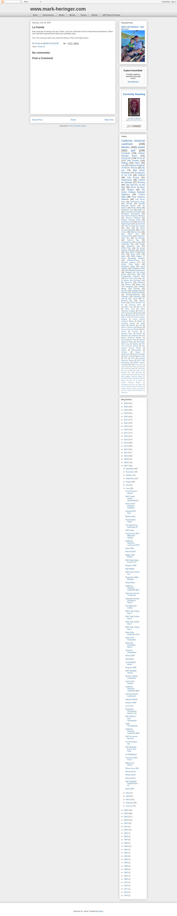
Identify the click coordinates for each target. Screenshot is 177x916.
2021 (126, 420)
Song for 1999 (130, 565)
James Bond (140, 224)
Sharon (140, 384)
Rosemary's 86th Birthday (131, 578)
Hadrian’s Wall (140, 356)
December (130, 469)
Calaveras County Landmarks (132, 594)
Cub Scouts (133, 177)
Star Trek (132, 340)
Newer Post (37, 120)
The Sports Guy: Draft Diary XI (131, 526)
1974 (126, 895)
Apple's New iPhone (130, 556)
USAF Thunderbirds (131, 725)
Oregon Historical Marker (131, 382)
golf (133, 150)
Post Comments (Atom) (77, 126)
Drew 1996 (129, 548)
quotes (129, 364)
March (128, 799)
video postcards (136, 372)
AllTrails (129, 204)
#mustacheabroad (133, 294)
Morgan (130, 190)
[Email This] (68, 43)
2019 (126, 426)
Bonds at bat (130, 516)
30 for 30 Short (138, 187)
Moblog (124, 163)
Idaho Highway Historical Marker (131, 376)
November (130, 472)
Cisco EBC (136, 274)
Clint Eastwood (127, 286)
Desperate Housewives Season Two (131, 711)
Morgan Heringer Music (131, 220)
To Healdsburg (131, 754)
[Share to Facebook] (75, 43)
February (129, 803)
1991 (126, 856)
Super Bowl (135, 254)
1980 (126, 879)
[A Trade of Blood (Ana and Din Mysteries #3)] (134, 116)
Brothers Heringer (139, 354)
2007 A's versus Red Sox (131, 737)
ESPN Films (126, 248)
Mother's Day (136, 232)
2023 (126, 413)
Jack (125, 358)
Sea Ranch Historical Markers (133, 216)
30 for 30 (141, 158)
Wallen (139, 321)
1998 (126, 836)
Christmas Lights (128, 266)
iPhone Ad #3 (130, 771)
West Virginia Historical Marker (133, 390)
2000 (126, 830)
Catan (138, 242)
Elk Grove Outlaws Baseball (133, 249)
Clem (128, 228)
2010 (126, 456)
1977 (126, 889)
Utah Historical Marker (136, 386)
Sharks (123, 350)
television (124, 372)
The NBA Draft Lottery (130, 607)
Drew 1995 (129, 789)
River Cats (129, 309)
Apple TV (141, 210)
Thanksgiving (126, 242)
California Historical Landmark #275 (132, 543)
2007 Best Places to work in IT (132, 561)
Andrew (141, 175)
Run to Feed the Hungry (135, 226)
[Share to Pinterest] (77, 43)
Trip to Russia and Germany (133, 279)
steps (123, 256)
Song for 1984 (130, 703)
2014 (126, 443)
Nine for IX (141, 307)
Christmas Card (127, 222)
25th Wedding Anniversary (135, 270)
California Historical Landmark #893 (132, 689)
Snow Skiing (136, 208)
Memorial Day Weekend (129, 335)
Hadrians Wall (138, 374)
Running (141, 182)
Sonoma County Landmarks (131, 695)
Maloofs (139, 333)
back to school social (128, 327)
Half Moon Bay (133, 315)
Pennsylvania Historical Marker (133, 292)
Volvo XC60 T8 (131, 252)
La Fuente (129, 706)
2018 (126, 430)
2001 (126, 826)
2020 (126, 423)
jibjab (123, 315)
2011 (126, 453)
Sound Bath (141, 368)
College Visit (136, 290)
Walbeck (142, 388)
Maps (141, 366)
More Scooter (130, 551)
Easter (142, 244)
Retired (95, 15)
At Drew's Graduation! (130, 651)
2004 (126, 817)
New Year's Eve (130, 234)
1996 (126, 843)
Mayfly (142, 250)
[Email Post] (64, 43)
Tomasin (124, 352)
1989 (126, 863)
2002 (126, 823)
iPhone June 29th (132, 768)
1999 (126, 833)
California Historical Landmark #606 (132, 731)
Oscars (123, 340)
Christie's (124, 297)
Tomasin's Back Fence (131, 759)
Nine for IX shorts (135, 380)
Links (133, 358)
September (130, 478)
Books (61, 15)
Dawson (132, 325)
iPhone (128, 284)
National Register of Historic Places (133, 166)
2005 (126, 813)
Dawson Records (126, 374)
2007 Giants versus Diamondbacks (132, 498)
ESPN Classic (125, 366)
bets (140, 327)
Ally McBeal (129, 569)
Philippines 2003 (138, 268)
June (128, 488)
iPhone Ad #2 (130, 775)
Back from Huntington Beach (130, 645)
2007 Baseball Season (130, 672)
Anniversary (126, 180)
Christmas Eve (126, 236)
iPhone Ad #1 (130, 778)
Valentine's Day (133, 246)
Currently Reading (134, 94)
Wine (131, 370)
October (129, 475)
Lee (123, 165)
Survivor (124, 290)
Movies (72, 15)
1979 (126, 882)
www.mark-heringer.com (58, 9)
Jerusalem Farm (127, 307)
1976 (126, 892)
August (129, 482)
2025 (126, 407)
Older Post (109, 120)
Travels (83, 15)
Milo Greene (133, 160)
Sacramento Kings (137, 202)
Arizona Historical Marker (130, 329)
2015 (126, 439)
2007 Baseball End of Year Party (130, 749)
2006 (126, 810)
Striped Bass (130, 582)
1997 (126, 840)
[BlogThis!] (71, 43)
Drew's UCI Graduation (130, 639)
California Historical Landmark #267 (132, 588)
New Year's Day (131, 278)
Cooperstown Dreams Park (133, 276)
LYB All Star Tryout (129, 299)
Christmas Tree (127, 210)
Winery (123, 392)
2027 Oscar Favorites (111, 15)
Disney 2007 (130, 656)
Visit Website (133, 82)
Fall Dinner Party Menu (133, 263)
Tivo (125, 370)
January (129, 806)
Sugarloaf (139, 313)
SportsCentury (136, 350)
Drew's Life (128, 356)
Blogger (100, 911)
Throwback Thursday (133, 212)
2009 (126, 459)
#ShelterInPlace (133, 260)
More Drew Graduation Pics (132, 633)
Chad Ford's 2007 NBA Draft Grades (132, 536)
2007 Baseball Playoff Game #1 (131, 783)
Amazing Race (135, 305)
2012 (126, 449)
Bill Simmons (126, 282)
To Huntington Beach (130, 663)
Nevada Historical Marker (133, 205)
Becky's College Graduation (131, 677)
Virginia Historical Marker (129, 388)
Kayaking (137, 297)
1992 (126, 853)
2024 (126, 410)
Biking (138, 284)
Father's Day (133, 240)
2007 (126, 466)
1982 (126, 872)
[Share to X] (73, 43)
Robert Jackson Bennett (135, 120)
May (128, 793)
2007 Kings (129, 530)
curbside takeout (128, 262)
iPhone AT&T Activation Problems (130, 506)
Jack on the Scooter (129, 682)
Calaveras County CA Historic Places (132, 601)
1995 (126, 846)
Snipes (133, 368)
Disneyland (129, 659)
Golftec (134, 366)
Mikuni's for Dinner (129, 764)
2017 (126, 433)
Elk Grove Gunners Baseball (133, 229)
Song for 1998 (130, 667)
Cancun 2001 (139, 364)
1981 (126, 876)
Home (35, 15)
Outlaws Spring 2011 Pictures (133, 287)
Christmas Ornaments (130, 214)
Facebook (125, 153)
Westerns (141, 282)
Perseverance (48, 15)
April (128, 796)
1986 (126, 869)
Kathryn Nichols (131, 699)
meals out (139, 370)
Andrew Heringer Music (133, 154)
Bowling (135, 344)
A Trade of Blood (134, 118)
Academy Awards (128, 323)
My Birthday (140, 238)
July (127, 485)
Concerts (135, 331)
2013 (126, 446)
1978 (126, 886)
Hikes (137, 163)
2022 (126, 416)
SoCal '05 (124, 386)
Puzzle (133, 384)
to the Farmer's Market (131, 492)
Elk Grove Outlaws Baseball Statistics (133, 192)
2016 (126, 436)
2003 (126, 820)
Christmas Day (127, 244)
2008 (126, 462)
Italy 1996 (124, 378)
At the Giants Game (130, 521)
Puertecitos (124, 384)
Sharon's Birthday (133, 218)
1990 (126, 859)
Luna (140, 325)
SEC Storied (124, 368)
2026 (126, 403)
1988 (126, 866)
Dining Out (41, 47)
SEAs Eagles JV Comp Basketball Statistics (133, 257)
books (141, 147)
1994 (126, 849)
